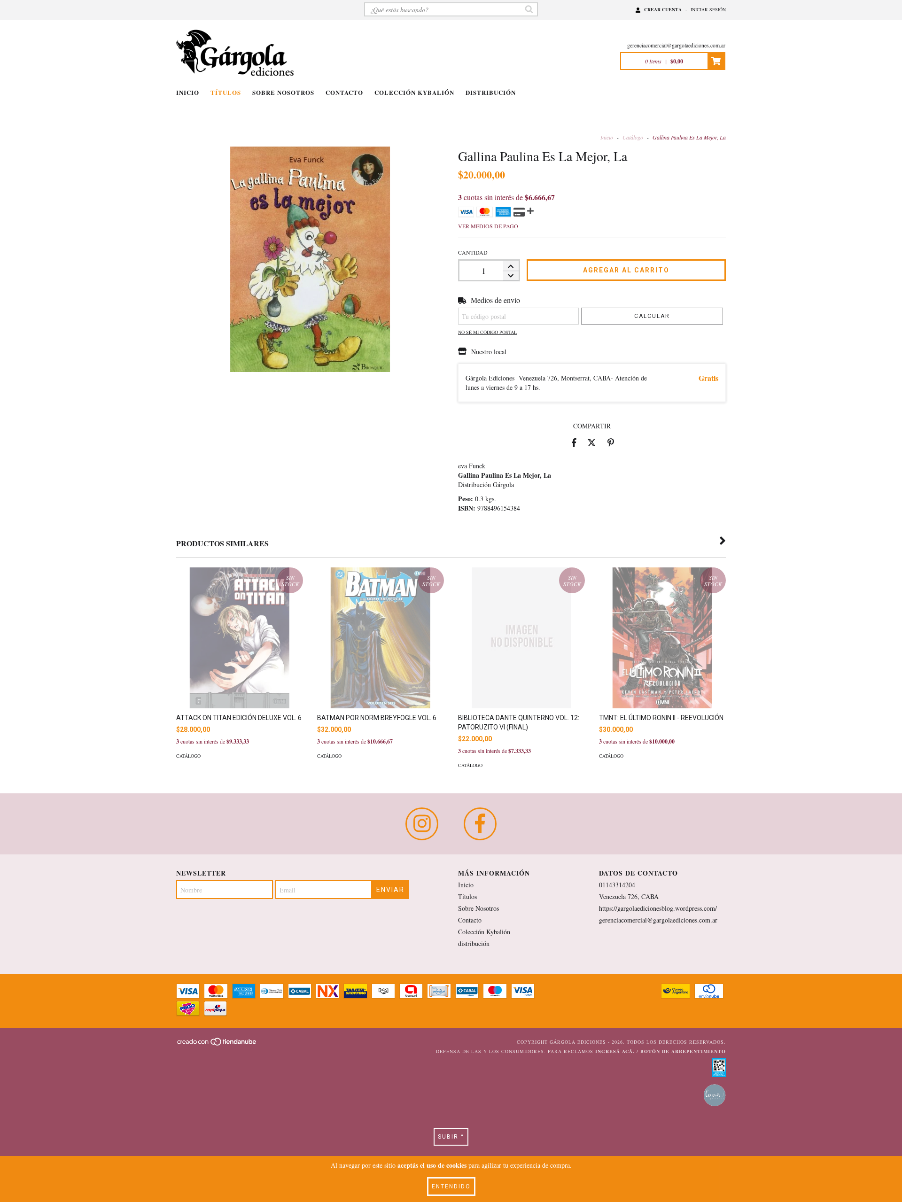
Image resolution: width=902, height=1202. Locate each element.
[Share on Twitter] (592, 442)
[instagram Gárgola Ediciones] (421, 823)
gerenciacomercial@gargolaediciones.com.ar (676, 45)
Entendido (451, 1186)
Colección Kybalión (414, 92)
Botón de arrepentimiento (683, 1051)
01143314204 (617, 884)
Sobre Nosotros (283, 92)
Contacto (344, 92)
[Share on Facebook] (574, 442)
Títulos (225, 92)
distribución (491, 92)
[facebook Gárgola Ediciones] (480, 823)
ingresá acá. (615, 1051)
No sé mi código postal (487, 332)
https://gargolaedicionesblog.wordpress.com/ (658, 908)
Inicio (187, 92)
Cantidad (473, 252)
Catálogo (632, 137)
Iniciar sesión (708, 9)
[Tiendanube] (217, 1044)
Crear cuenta (663, 9)
